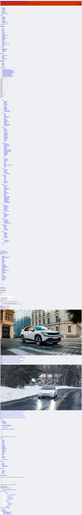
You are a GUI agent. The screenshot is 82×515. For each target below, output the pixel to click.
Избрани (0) (8, 306)
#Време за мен (4, 37)
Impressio (3, 264)
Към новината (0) (3, 306)
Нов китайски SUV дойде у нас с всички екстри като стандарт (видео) (11, 360)
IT (2, 263)
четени (4, 309)
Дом (3, 41)
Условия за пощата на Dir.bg (6, 513)
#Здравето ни (4, 272)
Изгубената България (5, 43)
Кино (3, 44)
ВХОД (1, 305)
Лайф (3, 259)
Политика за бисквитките (6, 425)
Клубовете (4, 270)
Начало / (80, 2)
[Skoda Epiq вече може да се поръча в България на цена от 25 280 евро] (41, 332)
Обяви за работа (4, 55)
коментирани (7, 309)
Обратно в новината (3, 5)
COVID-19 (4, 265)
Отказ (3, 253)
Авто (3, 33)
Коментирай (2, 292)
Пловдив (3, 63)
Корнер (3, 260)
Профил (3, 287)
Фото (3, 278)
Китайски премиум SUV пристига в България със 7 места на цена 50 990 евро (13, 417)
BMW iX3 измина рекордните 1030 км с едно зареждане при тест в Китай (12, 415)
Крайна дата (7, 252)
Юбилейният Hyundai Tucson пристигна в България (13, 1)
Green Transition (4, 48)
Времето (3, 38)
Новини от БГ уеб (5, 35)
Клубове (3, 45)
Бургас (3, 65)
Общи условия (4, 422)
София (3, 62)
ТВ (2, 46)
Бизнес (3, 261)
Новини (80, 4)
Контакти (3, 421)
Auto (79, 3)
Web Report (4, 51)
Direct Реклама (4, 58)
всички (1, 364)
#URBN (3, 50)
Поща (3, 57)
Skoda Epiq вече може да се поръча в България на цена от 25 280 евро (11, 355)
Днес (3, 258)
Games (3, 40)
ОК (0, 253)
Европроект (4, 423)
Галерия (3, 39)
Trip (3, 47)
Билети (3, 464)
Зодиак (3, 273)
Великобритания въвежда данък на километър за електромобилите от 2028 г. (12, 357)
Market (3, 56)
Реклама (3, 420)
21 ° (1, 97)
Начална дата (2, 252)
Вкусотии (3, 276)
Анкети (3, 34)
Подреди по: (2, 307)
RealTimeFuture (4, 49)
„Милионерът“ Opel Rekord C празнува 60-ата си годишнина (10, 362)
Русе (3, 66)
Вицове (3, 36)
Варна (3, 64)
